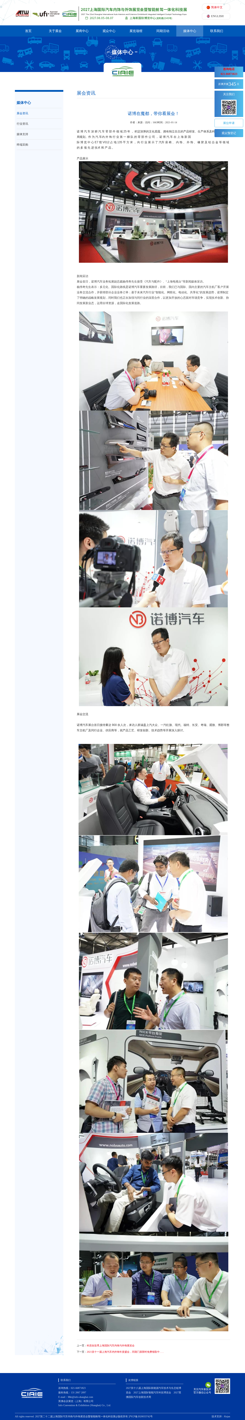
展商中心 (82, 31)
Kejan (227, 1416)
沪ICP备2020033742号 (141, 1416)
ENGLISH (217, 16)
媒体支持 (22, 134)
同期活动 (162, 31)
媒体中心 (189, 31)
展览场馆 (135, 31)
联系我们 (216, 31)
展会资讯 (22, 113)
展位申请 (229, 123)
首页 (28, 31)
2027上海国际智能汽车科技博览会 (152, 1392)
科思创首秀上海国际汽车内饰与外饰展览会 (111, 1345)
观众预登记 (229, 133)
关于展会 (55, 31)
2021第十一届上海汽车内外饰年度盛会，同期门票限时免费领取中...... (125, 1352)
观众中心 (109, 31)
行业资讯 (22, 123)
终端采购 (22, 144)
